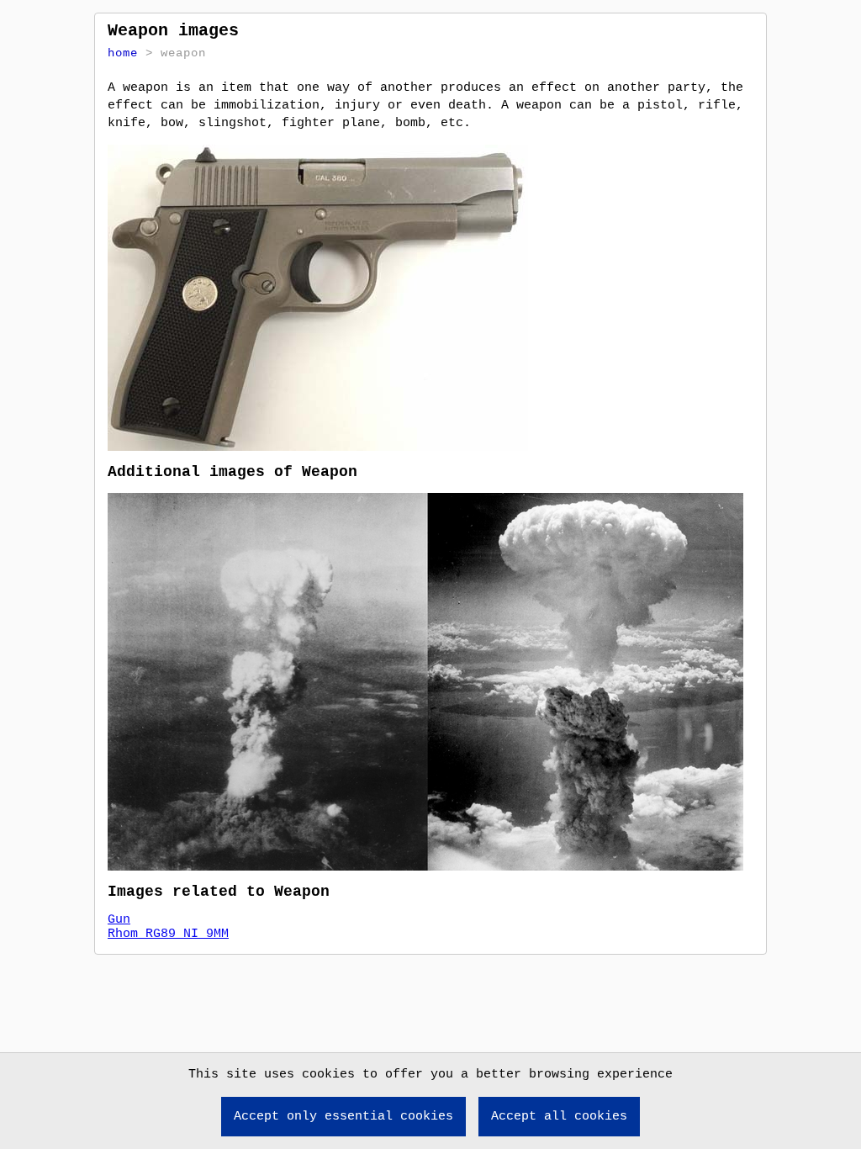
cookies (328, 1074)
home (123, 53)
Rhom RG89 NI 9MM (168, 934)
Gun (119, 920)
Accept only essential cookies (343, 1116)
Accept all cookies (559, 1116)
